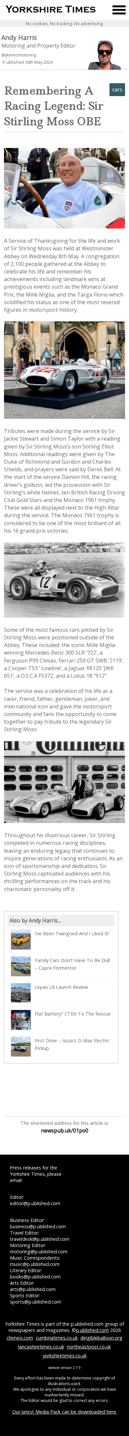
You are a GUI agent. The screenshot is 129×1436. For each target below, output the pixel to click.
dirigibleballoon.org (101, 1338)
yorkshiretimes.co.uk (65, 1355)
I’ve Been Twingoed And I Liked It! (72, 933)
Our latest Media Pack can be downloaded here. (64, 1412)
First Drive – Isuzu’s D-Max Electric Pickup (72, 1044)
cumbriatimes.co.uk (57, 1338)
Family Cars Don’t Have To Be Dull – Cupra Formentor (72, 964)
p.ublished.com (92, 1330)
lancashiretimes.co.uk (41, 1347)
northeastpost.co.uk (89, 1347)
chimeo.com (20, 1338)
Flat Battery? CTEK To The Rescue (73, 1014)
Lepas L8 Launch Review (61, 987)
